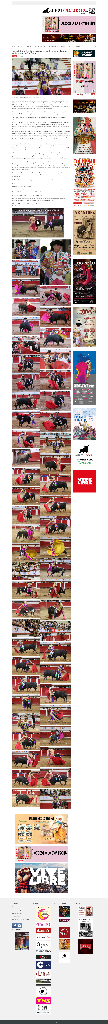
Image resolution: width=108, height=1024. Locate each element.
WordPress (43, 1022)
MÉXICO (14, 56)
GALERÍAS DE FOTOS (65, 46)
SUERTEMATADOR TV (53, 46)
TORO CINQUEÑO (76, 46)
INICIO (13, 46)
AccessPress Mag (53, 1022)
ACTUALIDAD (20, 46)
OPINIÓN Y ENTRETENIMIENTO (40, 46)
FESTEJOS (28, 46)
